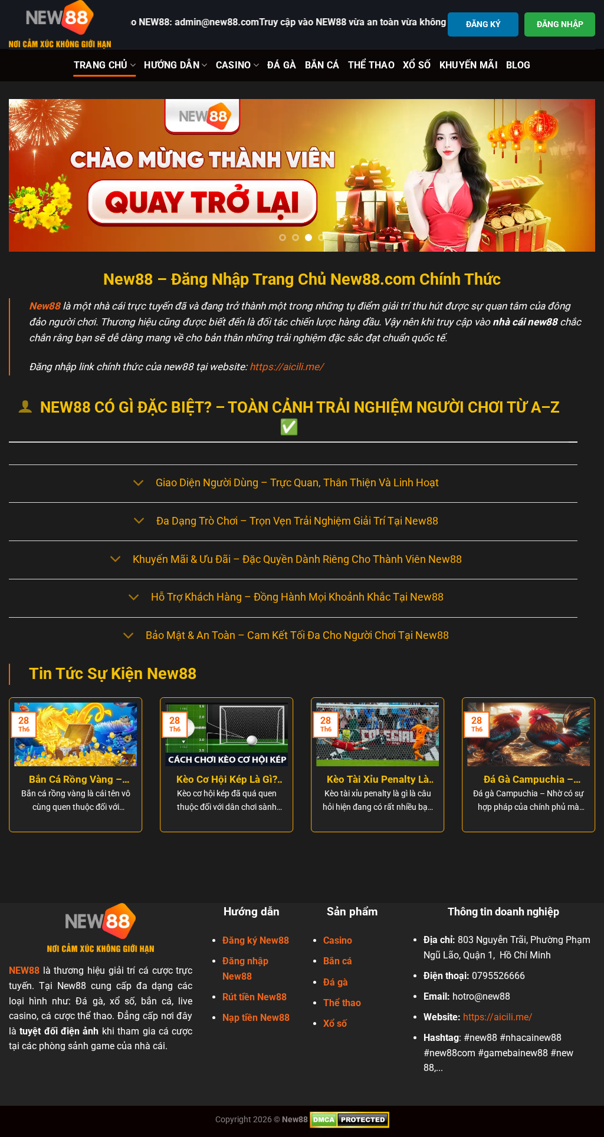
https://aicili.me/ (286, 367)
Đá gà (335, 982)
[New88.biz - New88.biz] (61, 24)
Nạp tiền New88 (256, 1017)
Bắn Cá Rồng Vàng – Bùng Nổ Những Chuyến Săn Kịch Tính (75, 780)
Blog (518, 65)
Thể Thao (371, 65)
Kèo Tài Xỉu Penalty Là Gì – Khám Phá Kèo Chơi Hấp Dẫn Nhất (378, 780)
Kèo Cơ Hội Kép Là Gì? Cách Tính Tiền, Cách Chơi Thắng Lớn (226, 780)
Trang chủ (101, 65)
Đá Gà (282, 65)
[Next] (568, 175)
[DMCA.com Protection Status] (349, 1120)
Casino (233, 65)
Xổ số (335, 1023)
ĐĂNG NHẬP (560, 24)
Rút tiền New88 (254, 997)
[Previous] (35, 175)
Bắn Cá (322, 65)
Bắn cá (337, 961)
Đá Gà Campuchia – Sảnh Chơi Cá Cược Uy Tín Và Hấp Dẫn (528, 780)
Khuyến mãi (468, 65)
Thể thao (342, 1003)
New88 (44, 306)
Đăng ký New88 (255, 940)
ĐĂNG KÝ (483, 24)
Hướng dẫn (171, 65)
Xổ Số (417, 65)
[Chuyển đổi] (138, 483)
